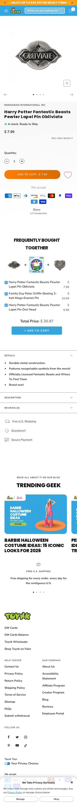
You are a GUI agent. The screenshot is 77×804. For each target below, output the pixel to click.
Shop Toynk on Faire (17, 649)
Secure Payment (21, 440)
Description (12, 397)
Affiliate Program (53, 685)
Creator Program (53, 692)
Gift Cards (11, 628)
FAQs (7, 709)
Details (9, 355)
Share (36, 209)
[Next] (71, 94)
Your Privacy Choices (24, 763)
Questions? (18, 430)
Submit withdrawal (17, 716)
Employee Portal (53, 713)
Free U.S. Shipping (24, 421)
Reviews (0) (12, 407)
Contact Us (11, 666)
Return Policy (13, 681)
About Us (48, 666)
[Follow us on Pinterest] (8, 745)
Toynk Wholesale (15, 642)
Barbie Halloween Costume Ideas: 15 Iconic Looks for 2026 (34, 545)
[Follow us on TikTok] (25, 745)
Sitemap (9, 702)
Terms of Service (15, 695)
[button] (71, 10)
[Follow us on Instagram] (25, 737)
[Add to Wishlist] (68, 175)
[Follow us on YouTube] (17, 745)
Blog (45, 699)
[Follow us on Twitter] (17, 737)
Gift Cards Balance (16, 635)
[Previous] (5, 94)
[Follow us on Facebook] (8, 737)
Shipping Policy (14, 688)
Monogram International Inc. (25, 105)
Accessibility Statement (50, 676)
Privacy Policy (13, 673)
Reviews (47, 706)
